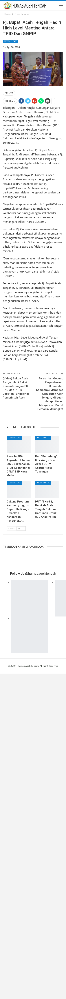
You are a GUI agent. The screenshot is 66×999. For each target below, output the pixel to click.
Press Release (10, 41)
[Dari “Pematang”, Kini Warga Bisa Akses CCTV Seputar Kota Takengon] (47, 444)
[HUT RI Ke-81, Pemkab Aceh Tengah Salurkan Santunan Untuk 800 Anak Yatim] (47, 489)
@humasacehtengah (40, 573)
